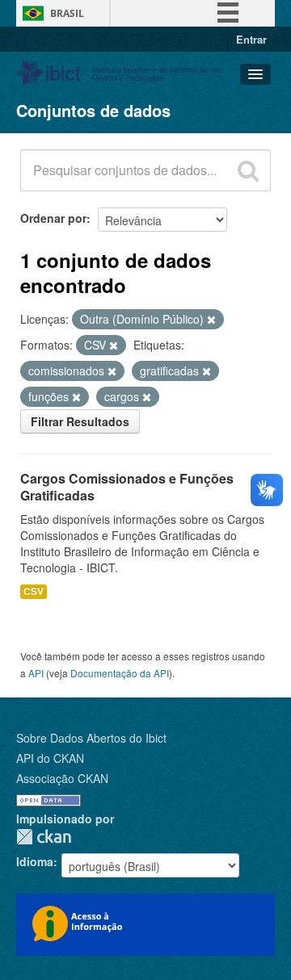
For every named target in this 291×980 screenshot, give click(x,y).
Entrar (251, 39)
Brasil (67, 13)
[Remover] (211, 319)
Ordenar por (53, 218)
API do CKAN (50, 758)
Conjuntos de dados (93, 110)
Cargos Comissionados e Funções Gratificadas (127, 487)
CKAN (43, 836)
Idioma (34, 861)
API (36, 673)
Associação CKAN (62, 778)
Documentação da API (119, 673)
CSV (33, 591)
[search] (248, 170)
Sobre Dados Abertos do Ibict (91, 738)
